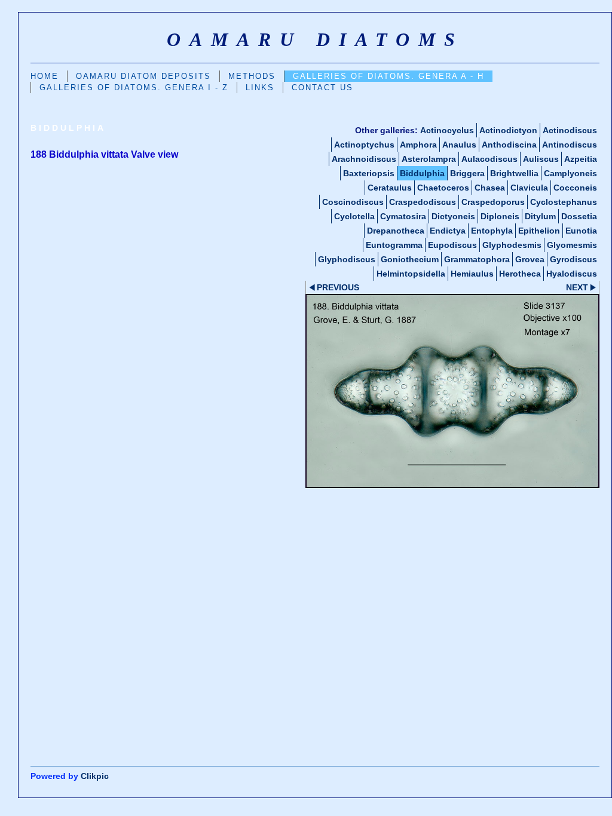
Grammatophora (477, 259)
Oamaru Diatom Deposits (143, 76)
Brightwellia (514, 173)
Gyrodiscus (573, 259)
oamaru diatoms (315, 39)
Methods (252, 76)
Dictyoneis (453, 216)
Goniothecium (410, 259)
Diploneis (500, 216)
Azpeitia (580, 159)
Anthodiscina (509, 144)
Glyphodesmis (511, 245)
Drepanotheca (395, 230)
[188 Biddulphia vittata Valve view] (452, 390)
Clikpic (95, 776)
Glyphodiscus (346, 259)
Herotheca (520, 273)
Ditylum (540, 216)
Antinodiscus (569, 144)
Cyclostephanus (563, 202)
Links (260, 87)
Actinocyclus (447, 130)
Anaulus (459, 144)
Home (44, 76)
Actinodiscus (570, 130)
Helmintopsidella (411, 273)
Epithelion (539, 230)
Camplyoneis (570, 173)
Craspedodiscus (422, 202)
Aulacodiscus (489, 159)
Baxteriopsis (368, 173)
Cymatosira (403, 216)
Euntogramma (394, 245)
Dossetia (579, 216)
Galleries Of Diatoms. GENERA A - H (388, 76)
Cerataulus (390, 187)
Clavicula (529, 187)
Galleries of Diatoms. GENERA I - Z (133, 87)
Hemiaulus (472, 273)
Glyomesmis (572, 245)
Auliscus (541, 159)
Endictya (448, 230)
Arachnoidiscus (364, 159)
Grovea (529, 259)
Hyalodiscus (571, 273)
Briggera (467, 173)
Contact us (322, 87)
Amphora (418, 144)
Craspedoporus (493, 202)
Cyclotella (354, 216)
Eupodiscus (452, 245)
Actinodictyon (508, 130)
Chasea (490, 187)
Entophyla (492, 230)
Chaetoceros (443, 187)
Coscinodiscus (353, 202)
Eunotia (581, 230)
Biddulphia (422, 173)
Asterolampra (429, 159)
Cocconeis (575, 187)
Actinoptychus (364, 144)
